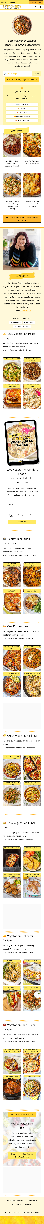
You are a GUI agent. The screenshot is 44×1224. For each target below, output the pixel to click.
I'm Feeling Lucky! (36, 2)
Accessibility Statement (16, 1200)
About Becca (25, 310)
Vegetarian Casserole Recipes (23, 555)
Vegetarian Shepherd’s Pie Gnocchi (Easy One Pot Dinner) (32, 203)
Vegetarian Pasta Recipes (21, 350)
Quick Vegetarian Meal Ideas (22, 747)
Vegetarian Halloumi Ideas (21, 952)
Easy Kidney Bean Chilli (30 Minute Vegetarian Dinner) (12, 163)
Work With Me (17, 1204)
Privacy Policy (32, 1200)
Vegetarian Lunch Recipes (21, 839)
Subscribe (22, 522)
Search (36, 74)
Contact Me (28, 1204)
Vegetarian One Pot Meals (21, 638)
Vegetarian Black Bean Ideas (22, 1041)
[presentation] (12, 145)
